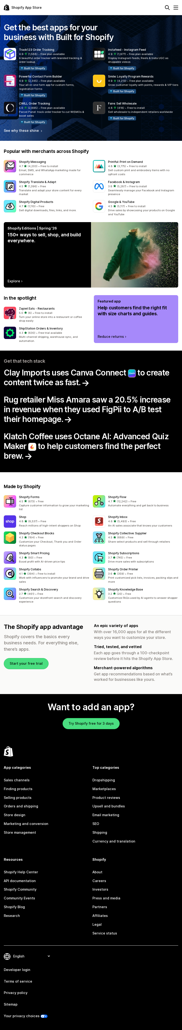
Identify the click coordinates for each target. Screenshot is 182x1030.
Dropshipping (103, 780)
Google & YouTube (121, 202)
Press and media (106, 898)
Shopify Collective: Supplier (127, 533)
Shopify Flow (117, 497)
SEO (95, 824)
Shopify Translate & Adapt (37, 182)
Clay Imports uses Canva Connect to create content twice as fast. (86, 377)
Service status (104, 933)
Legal (97, 924)
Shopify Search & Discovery (38, 589)
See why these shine (22, 130)
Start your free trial (26, 663)
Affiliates (100, 916)
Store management (20, 832)
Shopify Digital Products (36, 202)
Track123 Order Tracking (36, 49)
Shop (22, 517)
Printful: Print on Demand (125, 162)
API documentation (20, 881)
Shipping (99, 832)
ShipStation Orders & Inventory (41, 328)
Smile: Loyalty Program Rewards (131, 76)
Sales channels (17, 780)
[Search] (167, 7)
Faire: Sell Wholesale (122, 103)
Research (12, 916)
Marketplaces (104, 789)
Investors (100, 889)
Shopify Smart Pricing (34, 553)
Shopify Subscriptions (123, 553)
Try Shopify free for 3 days (91, 723)
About (97, 872)
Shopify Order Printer (123, 569)
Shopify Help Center (21, 872)
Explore (14, 281)
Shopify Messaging (32, 162)
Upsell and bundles (108, 806)
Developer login (17, 970)
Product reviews (106, 798)
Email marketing (105, 815)
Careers (99, 881)
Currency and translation (113, 841)
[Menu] (175, 7)
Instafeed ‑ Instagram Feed (127, 49)
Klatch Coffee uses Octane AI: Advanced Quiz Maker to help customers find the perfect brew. (86, 446)
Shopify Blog (14, 907)
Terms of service (18, 981)
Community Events (19, 898)
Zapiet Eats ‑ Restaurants (37, 308)
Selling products (18, 798)
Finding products (18, 789)
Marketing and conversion (26, 824)
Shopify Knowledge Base (125, 589)
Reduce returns (111, 336)
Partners (99, 907)
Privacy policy (15, 993)
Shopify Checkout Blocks (36, 533)
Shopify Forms (29, 497)
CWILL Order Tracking (34, 103)
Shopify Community (20, 889)
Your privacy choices (22, 1016)
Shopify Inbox (117, 517)
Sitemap (11, 1004)
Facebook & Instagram (124, 182)
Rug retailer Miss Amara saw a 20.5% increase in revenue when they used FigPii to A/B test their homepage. (87, 409)
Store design (14, 815)
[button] (46, 59)
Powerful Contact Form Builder (40, 76)
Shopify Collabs (30, 569)
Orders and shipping (21, 806)
